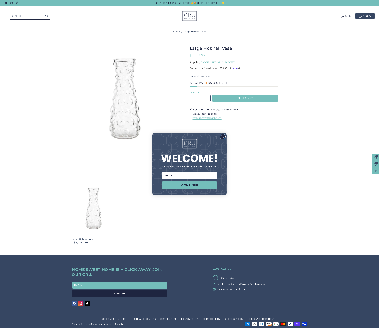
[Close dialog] (222, 136)
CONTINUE (189, 185)
